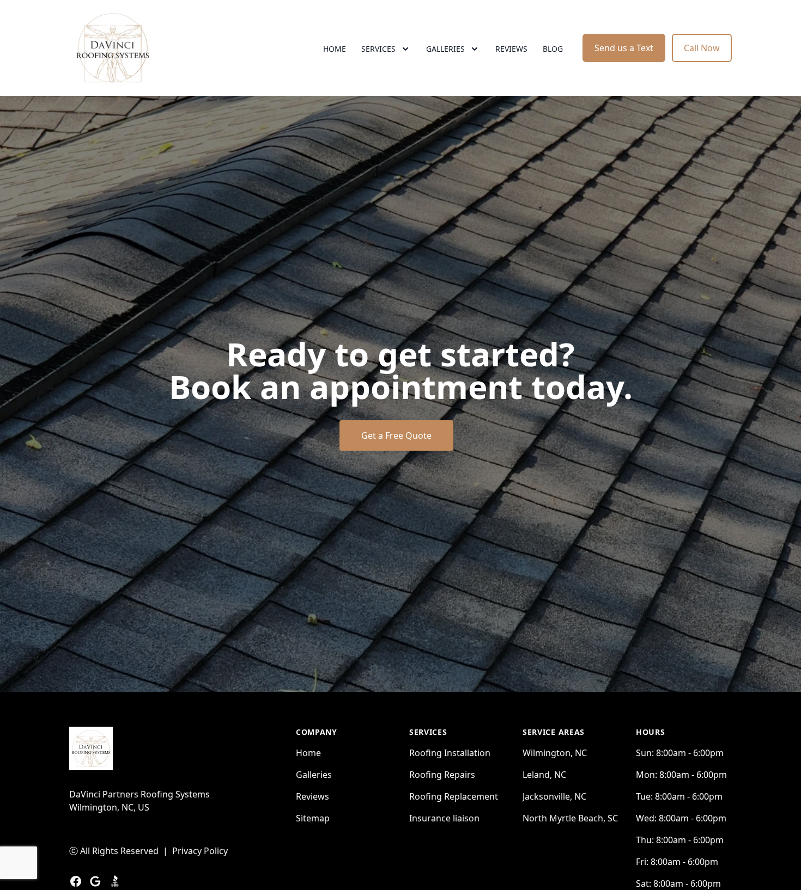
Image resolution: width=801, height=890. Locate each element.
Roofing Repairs (442, 775)
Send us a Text (623, 48)
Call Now (702, 48)
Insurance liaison (444, 818)
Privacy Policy (200, 851)
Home (334, 49)
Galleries (314, 775)
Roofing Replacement (453, 796)
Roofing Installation (449, 753)
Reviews (511, 49)
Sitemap (313, 818)
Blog (553, 49)
